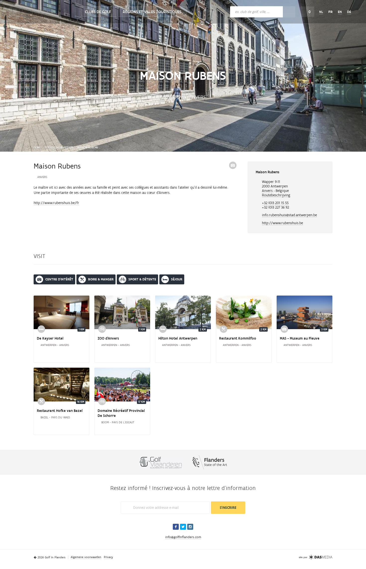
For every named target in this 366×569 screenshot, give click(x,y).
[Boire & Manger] (223, 329)
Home (37, 147)
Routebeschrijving (276, 195)
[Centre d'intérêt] (284, 329)
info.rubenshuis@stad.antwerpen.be (289, 215)
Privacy (108, 557)
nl (321, 12)
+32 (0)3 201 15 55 (275, 203)
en (340, 12)
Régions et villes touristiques (152, 11)
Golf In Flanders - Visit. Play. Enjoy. (43, 10)
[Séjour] (41, 329)
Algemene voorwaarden (86, 557)
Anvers (268, 190)
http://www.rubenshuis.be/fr (56, 203)
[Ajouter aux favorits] (320, 173)
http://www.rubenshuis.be (282, 223)
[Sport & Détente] (102, 329)
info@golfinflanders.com (183, 537)
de (349, 12)
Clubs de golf (98, 11)
